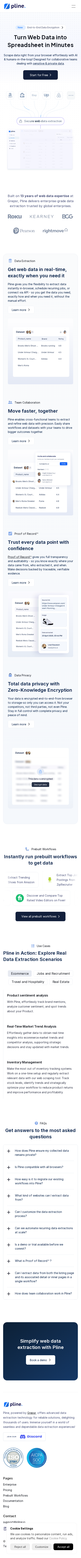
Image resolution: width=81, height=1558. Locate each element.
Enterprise (9, 1484)
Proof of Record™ (19, 557)
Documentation (13, 1501)
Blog (6, 1506)
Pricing (7, 1490)
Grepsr (31, 1412)
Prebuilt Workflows (15, 1495)
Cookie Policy (58, 1538)
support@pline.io (14, 1522)
